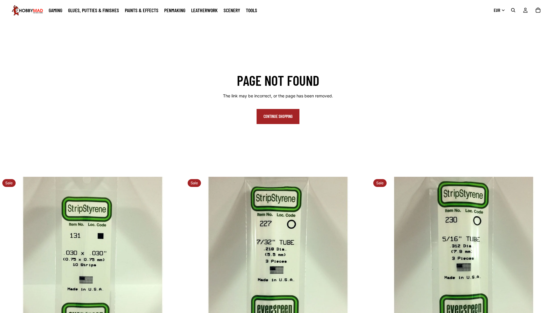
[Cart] (538, 10)
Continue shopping (278, 116)
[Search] (513, 10)
